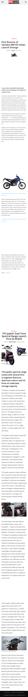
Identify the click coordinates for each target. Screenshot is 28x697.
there (9, 117)
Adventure (14, 38)
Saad (13, 50)
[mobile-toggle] (2, 2)
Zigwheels (8, 272)
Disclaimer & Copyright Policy (17, 692)
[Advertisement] (14, 19)
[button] (26, 2)
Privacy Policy (7, 692)
